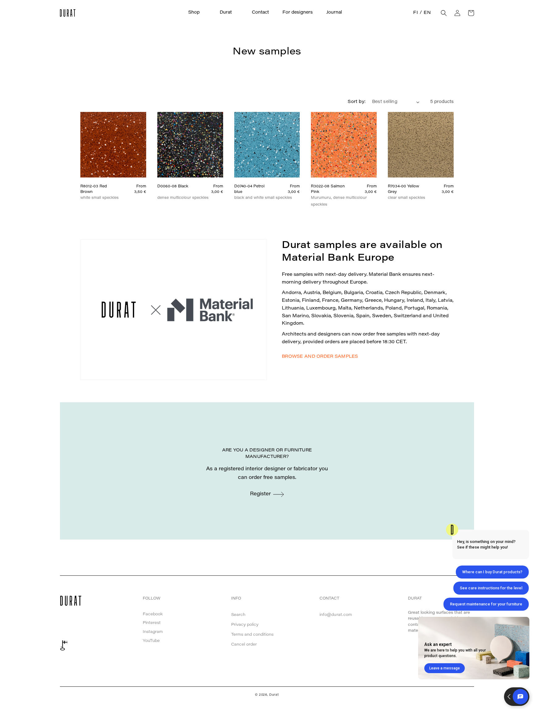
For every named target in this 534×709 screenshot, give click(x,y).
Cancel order (244, 645)
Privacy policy (244, 625)
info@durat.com (336, 615)
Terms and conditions (252, 635)
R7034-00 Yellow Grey (403, 189)
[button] (197, 13)
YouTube (151, 641)
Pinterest (152, 623)
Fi (415, 13)
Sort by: (357, 102)
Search (238, 615)
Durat (274, 695)
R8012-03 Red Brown (93, 189)
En (427, 13)
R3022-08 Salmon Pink (328, 189)
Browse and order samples (320, 357)
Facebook (153, 614)
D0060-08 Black (172, 186)
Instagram (153, 632)
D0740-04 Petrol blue (249, 189)
